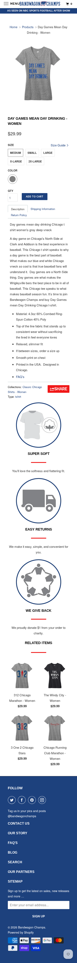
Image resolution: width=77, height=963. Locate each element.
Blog (12, 852)
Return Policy (19, 215)
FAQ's (20, 376)
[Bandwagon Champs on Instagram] (43, 800)
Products (27, 27)
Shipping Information (43, 209)
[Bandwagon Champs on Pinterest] (33, 800)
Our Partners (21, 872)
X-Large (16, 161)
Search (15, 862)
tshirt (18, 397)
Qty (10, 191)
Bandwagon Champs (31, 927)
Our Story (17, 833)
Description (17, 209)
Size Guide (58, 145)
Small (32, 153)
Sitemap (15, 881)
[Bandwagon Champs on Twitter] (12, 800)
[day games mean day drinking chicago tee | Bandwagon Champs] (38, 73)
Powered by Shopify (21, 932)
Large (48, 153)
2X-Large (35, 161)
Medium (15, 153)
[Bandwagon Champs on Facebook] (22, 800)
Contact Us (19, 823)
